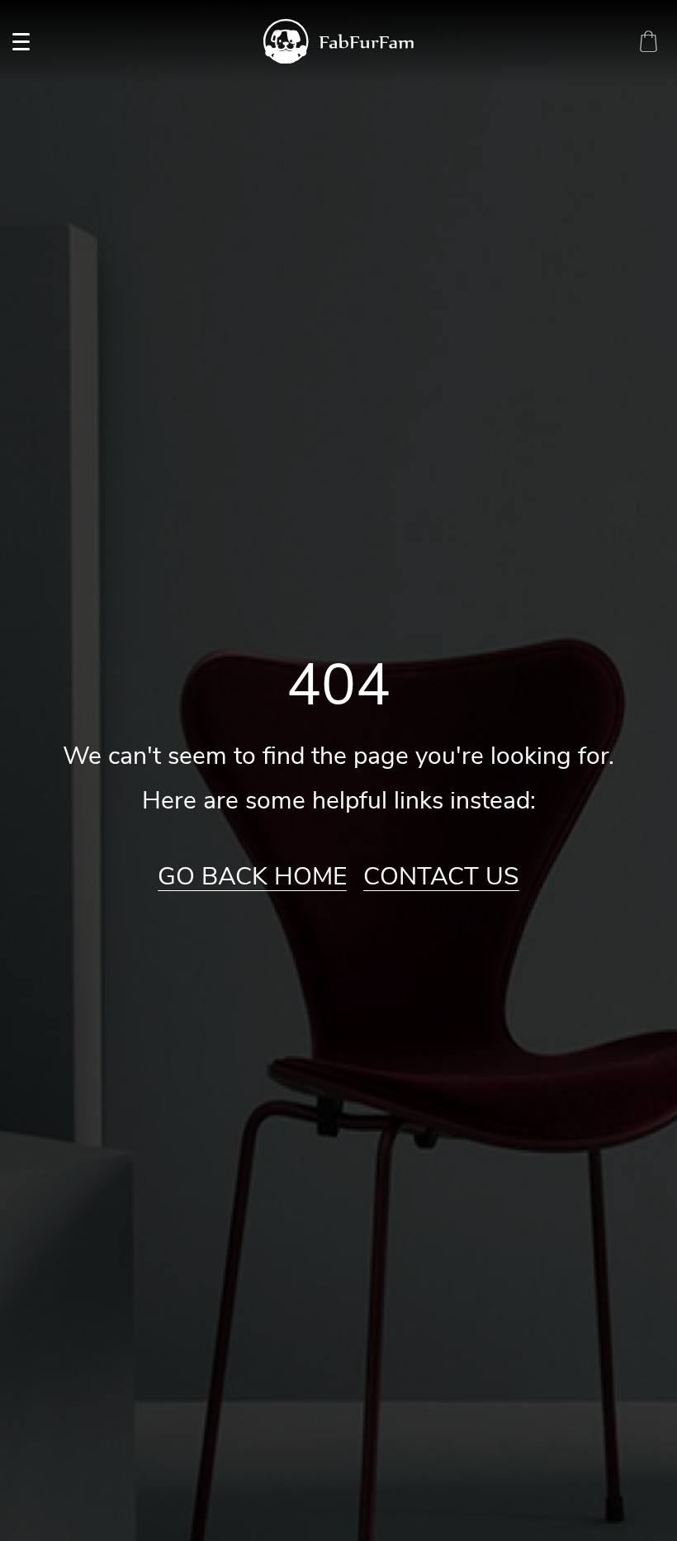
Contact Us (441, 877)
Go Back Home (252, 877)
